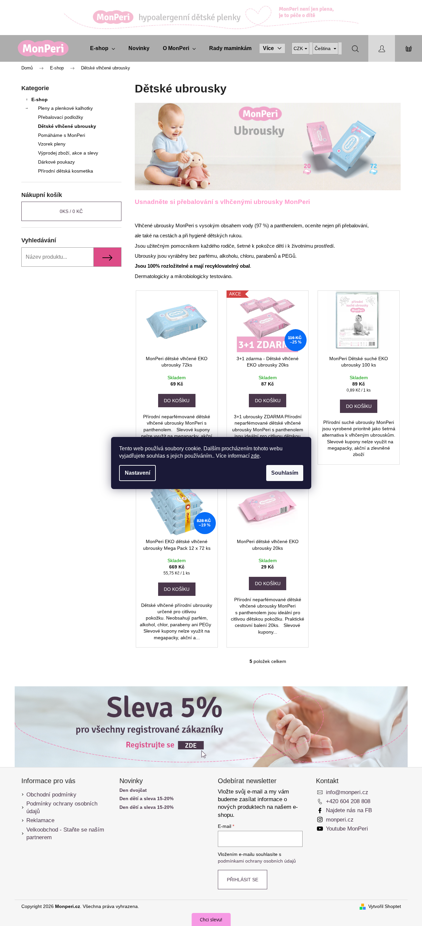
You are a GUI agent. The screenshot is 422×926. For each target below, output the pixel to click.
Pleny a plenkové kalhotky (65, 108)
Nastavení (137, 473)
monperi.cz (340, 820)
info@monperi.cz (347, 792)
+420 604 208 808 (348, 801)
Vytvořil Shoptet (384, 906)
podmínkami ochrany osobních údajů (257, 861)
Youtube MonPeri (347, 829)
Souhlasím (284, 473)
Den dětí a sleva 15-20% (146, 798)
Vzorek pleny (51, 144)
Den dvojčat (133, 790)
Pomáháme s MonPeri (61, 135)
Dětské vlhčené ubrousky (67, 126)
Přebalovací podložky (60, 117)
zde (255, 456)
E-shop (39, 99)
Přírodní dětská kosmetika (65, 171)
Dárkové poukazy (56, 162)
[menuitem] (102, 48)
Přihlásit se (242, 879)
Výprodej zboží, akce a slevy (68, 153)
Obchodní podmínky (51, 794)
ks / (71, 211)
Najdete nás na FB (349, 810)
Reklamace (40, 820)
